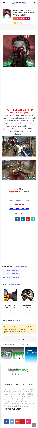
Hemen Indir (20, 18)
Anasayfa (8, 384)
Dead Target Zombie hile (11, 273)
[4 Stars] (19, 23)
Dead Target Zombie (21, 267)
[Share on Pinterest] (28, 221)
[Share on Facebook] (17, 221)
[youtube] (22, 421)
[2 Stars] (16, 23)
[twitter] (12, 421)
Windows (21, 384)
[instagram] (28, 421)
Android (33, 384)
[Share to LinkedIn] (23, 221)
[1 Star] (14, 23)
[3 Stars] (18, 23)
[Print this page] (33, 221)
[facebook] (6, 421)
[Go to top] (34, 425)
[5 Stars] (21, 23)
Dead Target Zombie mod (11, 277)
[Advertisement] (19, 88)
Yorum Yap (19, 339)
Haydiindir (20, 374)
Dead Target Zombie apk (11, 270)
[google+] (17, 421)
